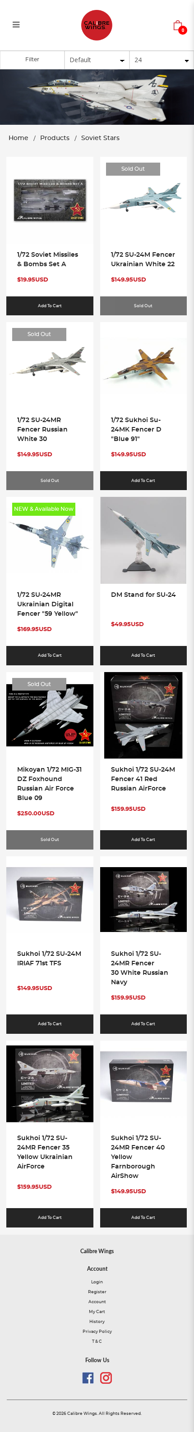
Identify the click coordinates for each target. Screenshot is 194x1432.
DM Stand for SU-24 (143, 595)
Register (97, 1292)
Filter (32, 59)
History (97, 1321)
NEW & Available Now (44, 509)
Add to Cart (50, 306)
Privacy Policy (97, 1331)
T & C (97, 1341)
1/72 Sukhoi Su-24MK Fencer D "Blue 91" (136, 429)
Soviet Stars (100, 138)
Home (18, 138)
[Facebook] (88, 1378)
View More (49, 215)
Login (97, 1282)
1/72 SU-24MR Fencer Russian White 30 (42, 429)
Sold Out (133, 169)
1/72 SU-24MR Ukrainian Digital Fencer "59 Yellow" (47, 604)
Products (54, 138)
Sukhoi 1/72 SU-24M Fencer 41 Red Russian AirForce (143, 779)
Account (97, 1302)
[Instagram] (106, 1378)
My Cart (97, 1311)
